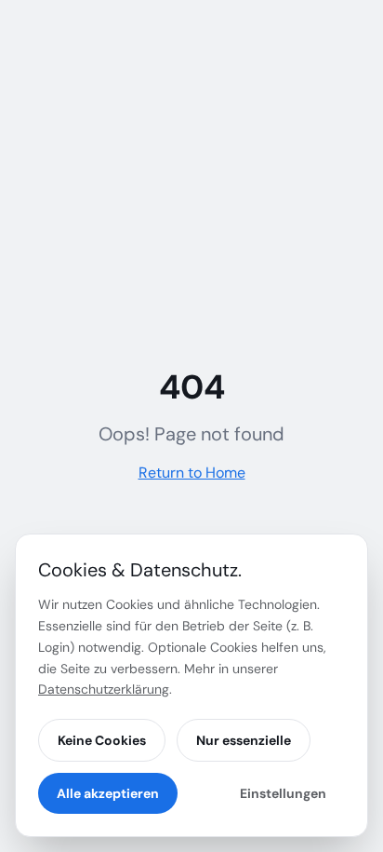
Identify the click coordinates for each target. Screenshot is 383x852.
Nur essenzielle (243, 740)
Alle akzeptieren (108, 793)
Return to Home (192, 472)
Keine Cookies (102, 740)
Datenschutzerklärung (103, 689)
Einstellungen (283, 793)
